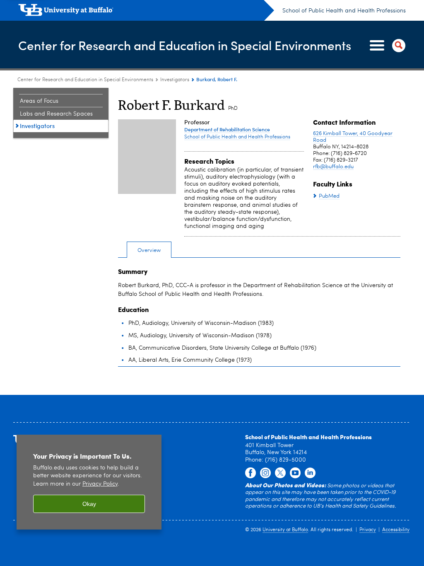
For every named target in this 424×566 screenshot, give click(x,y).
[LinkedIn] (310, 473)
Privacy (367, 529)
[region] (89, 482)
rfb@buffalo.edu (333, 166)
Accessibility (396, 529)
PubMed (329, 196)
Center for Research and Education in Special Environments (184, 44)
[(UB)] (146, 11)
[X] (280, 473)
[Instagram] (265, 473)
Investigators (174, 79)
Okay (89, 504)
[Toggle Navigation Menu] (386, 45)
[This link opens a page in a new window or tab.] (250, 473)
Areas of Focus (39, 101)
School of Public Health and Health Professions (344, 11)
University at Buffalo (285, 529)
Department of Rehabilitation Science (227, 129)
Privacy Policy (100, 484)
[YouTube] (295, 473)
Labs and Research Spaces (56, 114)
